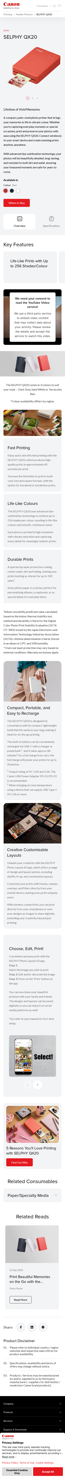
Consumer (42, 6)
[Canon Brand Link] (11, 5)
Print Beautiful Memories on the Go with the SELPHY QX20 (30, 1281)
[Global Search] (54, 6)
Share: (8, 1327)
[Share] (21, 1327)
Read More (20, 1299)
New (6, 30)
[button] (27, 98)
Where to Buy (16, 202)
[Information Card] (32, 1124)
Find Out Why (19, 1162)
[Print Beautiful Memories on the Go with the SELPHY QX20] (32, 1267)
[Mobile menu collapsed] (59, 5)
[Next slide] (37, 1084)
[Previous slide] (27, 1084)
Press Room (16, 1288)
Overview (19, 225)
